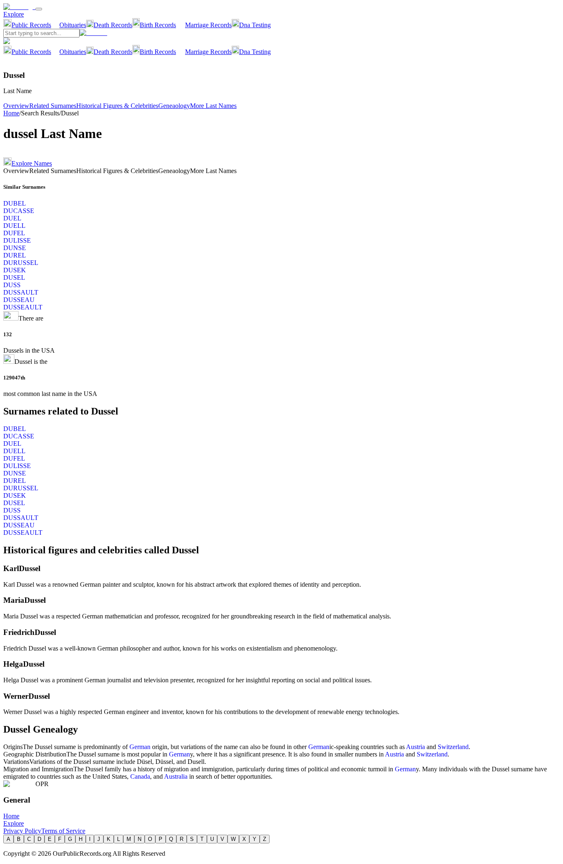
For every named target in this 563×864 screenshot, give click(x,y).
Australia (176, 776)
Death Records (113, 24)
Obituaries (72, 24)
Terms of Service (63, 830)
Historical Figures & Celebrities (117, 105)
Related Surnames (52, 105)
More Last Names (213, 105)
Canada (140, 776)
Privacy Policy (22, 830)
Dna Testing (255, 24)
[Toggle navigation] (38, 9)
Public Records (31, 24)
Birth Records (158, 24)
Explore (13, 14)
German (139, 746)
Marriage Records (208, 24)
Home (11, 113)
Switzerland (453, 746)
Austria (415, 746)
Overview (16, 105)
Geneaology (174, 105)
